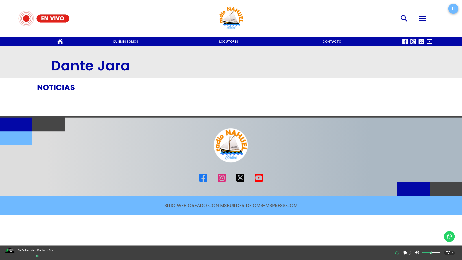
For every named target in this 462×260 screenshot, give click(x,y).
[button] (453, 9)
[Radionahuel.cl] (404, 18)
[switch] (407, 253)
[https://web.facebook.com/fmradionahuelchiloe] (405, 44)
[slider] (37, 256)
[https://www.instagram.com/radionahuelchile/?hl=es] (413, 44)
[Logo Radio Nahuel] (231, 30)
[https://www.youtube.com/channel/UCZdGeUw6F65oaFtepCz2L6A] (429, 44)
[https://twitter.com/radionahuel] (421, 44)
